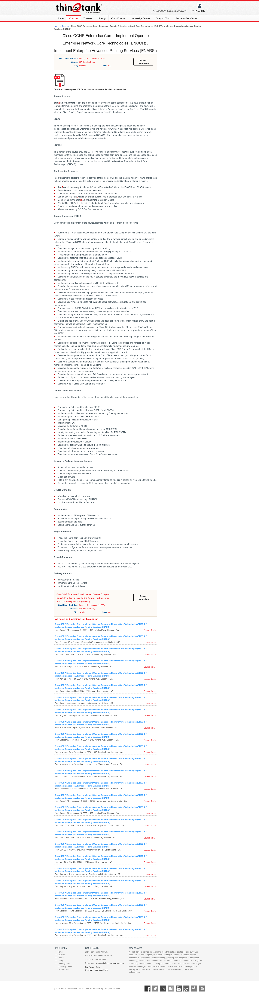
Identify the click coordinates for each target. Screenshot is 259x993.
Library (102, 18)
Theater (87, 18)
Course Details (150, 630)
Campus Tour (163, 18)
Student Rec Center (187, 18)
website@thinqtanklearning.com (110, 963)
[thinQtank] (78, 8)
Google (186, 989)
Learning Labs (64, 963)
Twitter (155, 989)
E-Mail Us (200, 11)
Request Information (143, 62)
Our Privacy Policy (93, 967)
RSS (202, 989)
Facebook (147, 989)
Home (60, 18)
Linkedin (163, 989)
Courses (72, 18)
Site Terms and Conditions (96, 969)
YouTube (179, 989)
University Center (140, 18)
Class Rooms (118, 18)
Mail (194, 989)
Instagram (171, 989)
